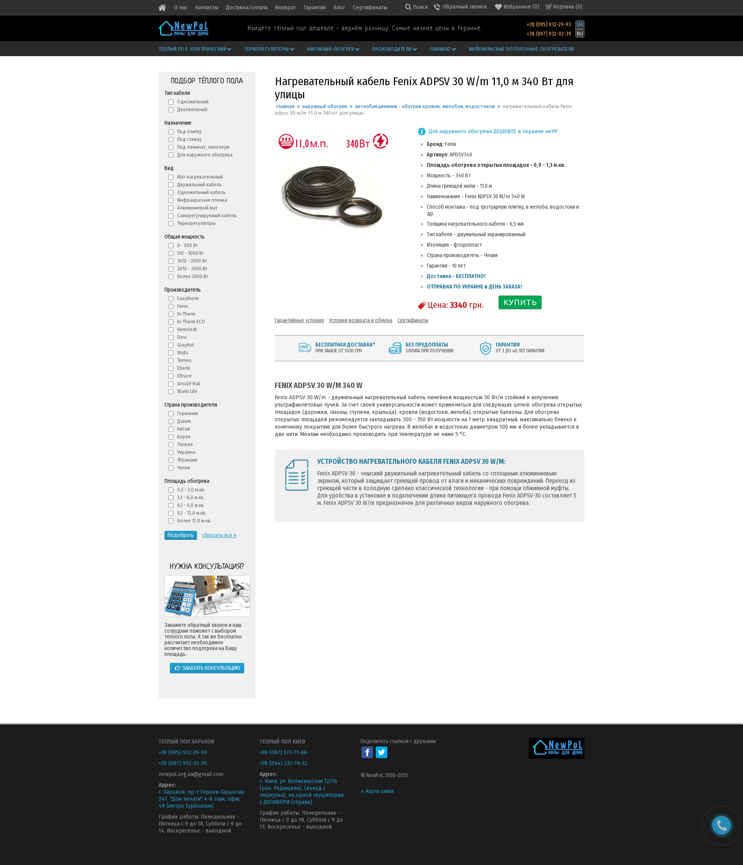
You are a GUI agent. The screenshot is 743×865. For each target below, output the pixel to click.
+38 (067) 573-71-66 (283, 752)
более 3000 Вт (192, 276)
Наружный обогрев (330, 49)
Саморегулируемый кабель (207, 215)
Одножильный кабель (201, 192)
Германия (187, 413)
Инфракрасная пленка (202, 200)
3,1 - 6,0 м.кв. (191, 497)
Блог (339, 7)
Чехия (183, 467)
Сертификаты (370, 7)
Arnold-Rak (188, 383)
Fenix (182, 306)
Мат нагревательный (200, 177)
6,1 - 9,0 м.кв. (191, 505)
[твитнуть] (381, 752)
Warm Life (187, 391)
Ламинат (440, 49)
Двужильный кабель (199, 184)
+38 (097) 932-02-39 (549, 34)
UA (580, 24)
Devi (182, 337)
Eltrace (184, 376)
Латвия (185, 444)
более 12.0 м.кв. (194, 520)
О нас (180, 7)
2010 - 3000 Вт (192, 268)
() (521, 6)
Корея (183, 436)
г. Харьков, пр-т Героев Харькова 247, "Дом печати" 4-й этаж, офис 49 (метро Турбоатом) (201, 798)
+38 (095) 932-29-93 (549, 24)
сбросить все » (219, 535)
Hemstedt (187, 329)
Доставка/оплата (246, 7)
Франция (187, 460)
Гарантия (314, 7)
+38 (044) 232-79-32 (283, 763)
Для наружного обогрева (205, 155)
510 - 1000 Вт (190, 253)
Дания (184, 421)
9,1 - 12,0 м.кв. (192, 513)
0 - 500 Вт (187, 245)
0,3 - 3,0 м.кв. (191, 490)
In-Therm (186, 314)
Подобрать (181, 535)
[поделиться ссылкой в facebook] (367, 752)
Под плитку (189, 131)
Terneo (184, 360)
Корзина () (567, 6)
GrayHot (185, 345)
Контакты (206, 7)
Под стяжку (189, 139)
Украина (186, 452)
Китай (183, 429)
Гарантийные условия (299, 320)
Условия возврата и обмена (360, 320)
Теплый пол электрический (192, 49)
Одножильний (193, 102)
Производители (392, 49)
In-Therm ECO (191, 321)
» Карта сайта (377, 791)
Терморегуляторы (266, 49)
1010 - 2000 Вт (192, 261)
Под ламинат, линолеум (203, 147)
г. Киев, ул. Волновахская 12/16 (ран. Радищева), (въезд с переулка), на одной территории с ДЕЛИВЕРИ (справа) (302, 791)
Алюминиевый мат (197, 208)
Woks (182, 352)
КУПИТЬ (520, 302)
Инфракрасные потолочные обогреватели (521, 49)
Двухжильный (192, 109)
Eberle (183, 368)
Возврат (285, 7)
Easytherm (188, 298)
